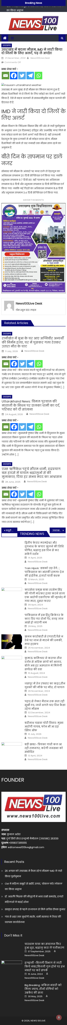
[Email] (5, 75)
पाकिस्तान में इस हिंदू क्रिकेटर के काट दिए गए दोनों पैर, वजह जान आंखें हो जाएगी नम (44, 618)
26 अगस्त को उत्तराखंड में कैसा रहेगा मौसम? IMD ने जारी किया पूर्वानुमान (33, 873)
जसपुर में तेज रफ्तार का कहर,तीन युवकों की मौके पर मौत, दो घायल (45, 685)
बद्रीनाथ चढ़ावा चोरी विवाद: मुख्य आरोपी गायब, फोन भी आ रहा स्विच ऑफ (44, 726)
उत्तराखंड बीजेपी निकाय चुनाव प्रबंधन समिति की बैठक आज (59, 530)
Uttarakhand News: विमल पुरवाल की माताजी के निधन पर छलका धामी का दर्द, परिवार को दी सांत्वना (31, 405)
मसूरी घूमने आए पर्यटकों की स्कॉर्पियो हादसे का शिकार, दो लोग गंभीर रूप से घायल (12, 530)
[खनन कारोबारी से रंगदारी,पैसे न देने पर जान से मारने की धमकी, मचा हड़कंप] (11, 641)
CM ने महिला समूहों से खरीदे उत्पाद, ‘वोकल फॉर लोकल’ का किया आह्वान (34, 886)
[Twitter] (22, 75)
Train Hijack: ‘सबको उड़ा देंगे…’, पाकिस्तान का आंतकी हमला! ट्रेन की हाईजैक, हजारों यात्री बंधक (44, 571)
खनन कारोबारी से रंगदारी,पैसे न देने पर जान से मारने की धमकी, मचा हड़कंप (44, 640)
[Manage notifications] (59, 1017)
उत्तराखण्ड (6, 45)
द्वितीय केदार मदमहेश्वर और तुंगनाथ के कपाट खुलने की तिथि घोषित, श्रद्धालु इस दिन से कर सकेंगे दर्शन (44, 548)
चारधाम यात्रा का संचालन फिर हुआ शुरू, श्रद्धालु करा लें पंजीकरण (44, 945)
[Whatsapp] (38, 75)
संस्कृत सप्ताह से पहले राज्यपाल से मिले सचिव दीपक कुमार (35, 909)
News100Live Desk (40, 58)
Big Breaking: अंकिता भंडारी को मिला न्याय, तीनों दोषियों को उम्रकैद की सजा (43, 988)
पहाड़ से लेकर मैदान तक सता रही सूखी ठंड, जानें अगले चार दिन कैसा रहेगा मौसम (45, 705)
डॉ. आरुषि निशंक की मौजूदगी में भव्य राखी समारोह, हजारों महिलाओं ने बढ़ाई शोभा (34, 899)
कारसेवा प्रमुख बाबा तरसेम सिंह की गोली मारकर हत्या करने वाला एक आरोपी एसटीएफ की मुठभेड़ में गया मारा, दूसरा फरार (45, 595)
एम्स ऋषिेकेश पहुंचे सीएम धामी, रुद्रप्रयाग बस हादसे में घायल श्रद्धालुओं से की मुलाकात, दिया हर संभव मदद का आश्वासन (32, 473)
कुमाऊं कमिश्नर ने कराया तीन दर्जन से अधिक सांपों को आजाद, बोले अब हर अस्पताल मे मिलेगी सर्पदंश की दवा (43, 663)
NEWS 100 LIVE (38, 1020)
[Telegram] (30, 75)
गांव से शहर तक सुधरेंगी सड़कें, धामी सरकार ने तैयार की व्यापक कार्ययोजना (33, 919)
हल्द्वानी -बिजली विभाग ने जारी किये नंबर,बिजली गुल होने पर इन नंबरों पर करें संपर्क (45, 966)
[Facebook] (14, 75)
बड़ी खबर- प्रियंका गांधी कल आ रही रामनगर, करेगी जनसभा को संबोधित (44, 748)
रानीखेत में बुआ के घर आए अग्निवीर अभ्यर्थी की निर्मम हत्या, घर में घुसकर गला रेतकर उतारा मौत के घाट (33, 342)
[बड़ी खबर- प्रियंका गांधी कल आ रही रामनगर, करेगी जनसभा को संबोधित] (11, 749)
